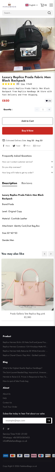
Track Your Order (10, 406)
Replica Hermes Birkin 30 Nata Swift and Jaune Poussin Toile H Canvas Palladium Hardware (25, 342)
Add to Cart (27, 121)
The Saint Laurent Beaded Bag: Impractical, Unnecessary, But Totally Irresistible (25, 373)
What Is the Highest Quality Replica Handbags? (22, 368)
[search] (49, 13)
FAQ (4, 398)
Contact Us (7, 402)
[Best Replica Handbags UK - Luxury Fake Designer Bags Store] (9, 5)
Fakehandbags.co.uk (28, 466)
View (23, 84)
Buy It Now (27, 131)
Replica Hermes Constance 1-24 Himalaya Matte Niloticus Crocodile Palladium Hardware (25, 347)
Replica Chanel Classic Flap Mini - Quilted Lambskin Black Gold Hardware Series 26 (25, 356)
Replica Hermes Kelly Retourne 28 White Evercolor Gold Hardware (25, 351)
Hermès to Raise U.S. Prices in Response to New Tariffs (25, 377)
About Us (6, 393)
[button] (44, 253)
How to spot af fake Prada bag (15, 381)
